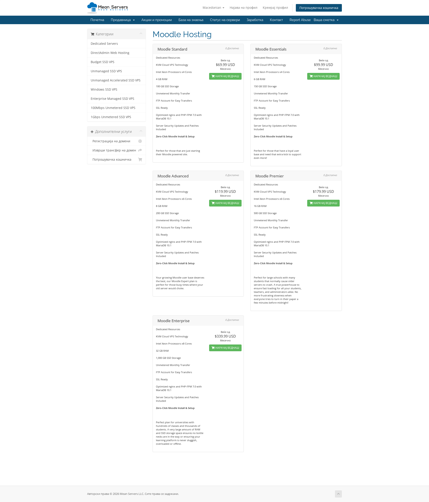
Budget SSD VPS (102, 62)
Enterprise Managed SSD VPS (112, 99)
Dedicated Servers (104, 44)
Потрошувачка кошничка (318, 8)
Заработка (255, 20)
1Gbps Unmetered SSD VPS (111, 117)
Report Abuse (300, 20)
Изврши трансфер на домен (113, 150)
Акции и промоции (156, 20)
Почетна (97, 20)
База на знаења (191, 20)
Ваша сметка (325, 20)
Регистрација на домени (110, 141)
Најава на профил (243, 7)
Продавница (121, 20)
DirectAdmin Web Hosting (110, 53)
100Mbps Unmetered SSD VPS (113, 108)
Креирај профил (275, 7)
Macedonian (212, 7)
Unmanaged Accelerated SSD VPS (116, 80)
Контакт (276, 20)
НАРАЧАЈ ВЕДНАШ (227, 76)
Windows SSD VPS (104, 89)
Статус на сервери (225, 20)
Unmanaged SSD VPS (106, 71)
